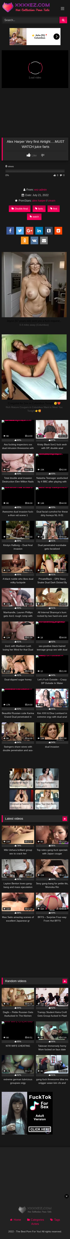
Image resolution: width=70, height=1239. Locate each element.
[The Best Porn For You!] (29, 8)
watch (36, 216)
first (55, 208)
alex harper (39, 200)
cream (51, 200)
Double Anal (21, 208)
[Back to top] (59, 1228)
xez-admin (40, 189)
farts (40, 208)
